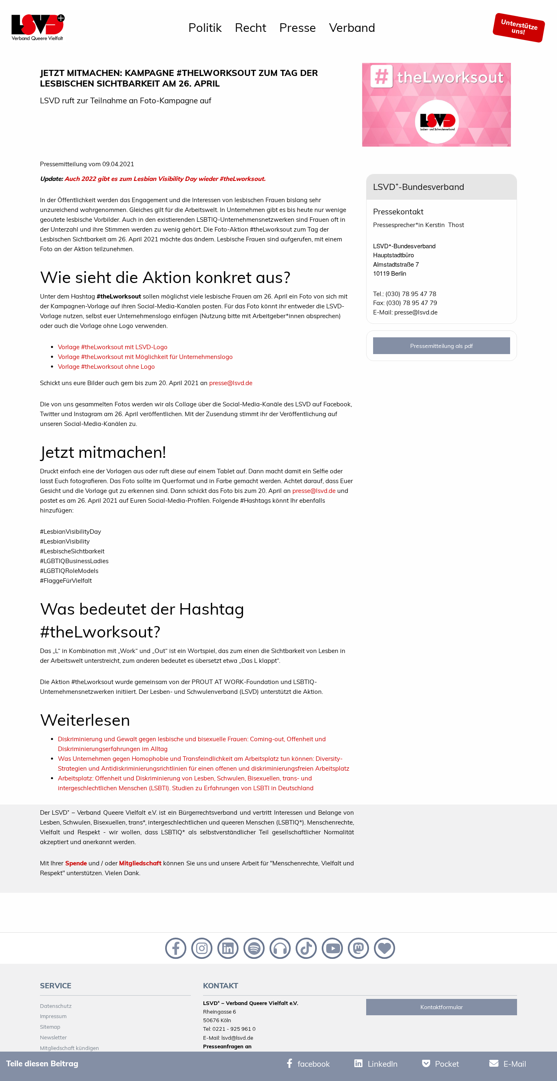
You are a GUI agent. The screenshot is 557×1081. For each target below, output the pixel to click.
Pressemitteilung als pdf (441, 346)
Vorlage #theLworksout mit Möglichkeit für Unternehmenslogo (145, 357)
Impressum (53, 1016)
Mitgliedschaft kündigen (69, 1048)
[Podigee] (279, 947)
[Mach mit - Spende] (383, 947)
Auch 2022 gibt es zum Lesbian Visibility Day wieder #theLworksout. (164, 179)
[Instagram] (201, 947)
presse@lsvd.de (230, 383)
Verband (352, 27)
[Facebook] (175, 947)
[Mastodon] (358, 947)
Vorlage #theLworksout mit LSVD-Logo (113, 347)
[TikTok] (305, 947)
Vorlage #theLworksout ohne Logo (106, 366)
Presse (297, 27)
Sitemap (50, 1026)
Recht (250, 27)
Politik (205, 27)
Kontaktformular (441, 1007)
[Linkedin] (227, 947)
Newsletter (53, 1037)
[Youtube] (331, 947)
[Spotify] (253, 947)
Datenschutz (56, 1006)
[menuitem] (205, 27)
